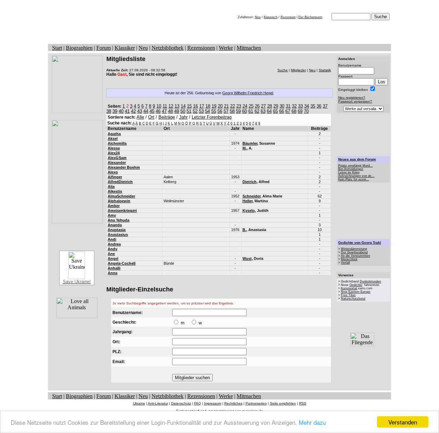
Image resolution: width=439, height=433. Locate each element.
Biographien (79, 48)
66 (281, 111)
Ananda (115, 225)
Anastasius (118, 234)
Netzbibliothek (167, 48)
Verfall (345, 262)
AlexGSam (117, 158)
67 (287, 111)
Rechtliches (233, 403)
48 (170, 111)
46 (158, 111)
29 (275, 106)
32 (294, 106)
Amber (114, 206)
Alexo (113, 172)
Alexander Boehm (124, 167)
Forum (103, 48)
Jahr (183, 117)
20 (220, 106)
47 (164, 111)
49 (176, 111)
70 (306, 111)
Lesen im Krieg (348, 172)
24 (244, 106)
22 (232, 106)
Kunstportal (349, 288)
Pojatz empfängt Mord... (355, 165)
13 (177, 106)
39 (114, 111)
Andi (112, 239)
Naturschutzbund (353, 298)
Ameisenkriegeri (122, 210)
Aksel (113, 138)
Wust (247, 258)
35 (312, 106)
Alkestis (115, 191)
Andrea (114, 244)
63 (263, 111)
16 (195, 106)
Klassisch (270, 17)
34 (306, 106)
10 (158, 106)
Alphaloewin (119, 201)
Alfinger (115, 177)
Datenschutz (181, 403)
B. (244, 230)
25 (251, 106)
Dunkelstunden (370, 281)
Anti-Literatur (158, 403)
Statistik (325, 70)
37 (325, 106)
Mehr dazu (312, 422)
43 (139, 111)
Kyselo (248, 210)
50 (182, 111)
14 (183, 106)
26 (257, 106)
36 (319, 106)
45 (152, 111)
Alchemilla (117, 143)
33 (300, 106)
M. (244, 148)
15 (189, 106)
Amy (112, 215)
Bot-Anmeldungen (350, 169)
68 (294, 111)
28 (269, 106)
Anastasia (117, 230)
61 (250, 111)
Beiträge (166, 117)
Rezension (288, 17)
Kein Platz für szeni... (353, 179)
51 (189, 111)
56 (219, 111)
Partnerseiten (256, 403)
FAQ (197, 403)
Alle (140, 117)
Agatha (114, 134)
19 (214, 106)
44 (145, 111)
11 (165, 106)
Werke (226, 48)
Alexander (117, 162)
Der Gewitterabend (354, 252)
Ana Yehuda (118, 220)
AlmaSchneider (121, 196)
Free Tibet (348, 295)
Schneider (251, 196)
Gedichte (355, 285)
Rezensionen (201, 48)
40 (121, 111)
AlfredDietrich (120, 182)
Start (57, 48)
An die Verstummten (355, 255)
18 (207, 106)
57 (226, 111)
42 (133, 111)
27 (263, 106)
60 (244, 111)
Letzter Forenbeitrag (212, 117)
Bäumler (249, 143)
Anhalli (114, 268)
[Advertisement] (363, 134)
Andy (112, 249)
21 (226, 106)
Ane (111, 254)
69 (300, 111)
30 (282, 106)
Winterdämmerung (354, 249)
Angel (113, 258)
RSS (302, 403)
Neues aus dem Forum (357, 159)
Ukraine (139, 403)
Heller (247, 201)
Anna (112, 273)
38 (108, 111)
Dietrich (249, 182)
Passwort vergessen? (355, 101)
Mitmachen (249, 48)
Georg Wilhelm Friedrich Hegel (247, 93)
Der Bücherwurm (310, 17)
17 (201, 106)
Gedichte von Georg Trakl (359, 242)
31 (288, 106)
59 (238, 111)
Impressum (212, 403)
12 (170, 106)
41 (127, 111)
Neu (258, 17)
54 (207, 111)
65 (275, 111)
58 (232, 111)
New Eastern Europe (355, 291)
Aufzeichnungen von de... (356, 176)
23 (238, 106)
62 (256, 111)
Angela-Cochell (121, 263)
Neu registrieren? (351, 97)
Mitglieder (298, 70)
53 (201, 111)
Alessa (114, 148)
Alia (111, 186)
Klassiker (125, 48)
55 (213, 111)
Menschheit (349, 259)
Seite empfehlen (283, 403)
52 (195, 111)
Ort (151, 117)
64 (269, 111)
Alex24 (114, 153)
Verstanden (402, 422)
